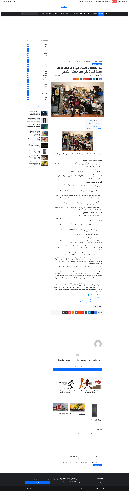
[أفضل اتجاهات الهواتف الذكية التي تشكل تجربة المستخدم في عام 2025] (44, 133)
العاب (46, 64)
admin (98, 75)
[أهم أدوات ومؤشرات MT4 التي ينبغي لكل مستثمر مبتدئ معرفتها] (44, 126)
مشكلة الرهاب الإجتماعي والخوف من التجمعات (89, 302)
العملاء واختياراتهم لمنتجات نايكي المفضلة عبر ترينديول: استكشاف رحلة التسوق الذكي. (33, 119)
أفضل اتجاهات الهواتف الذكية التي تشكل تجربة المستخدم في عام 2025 (34, 133)
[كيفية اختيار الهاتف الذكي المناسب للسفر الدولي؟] (44, 157)
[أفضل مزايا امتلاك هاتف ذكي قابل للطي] (44, 139)
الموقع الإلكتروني (73, 456)
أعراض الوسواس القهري (95, 124)
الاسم (100, 450)
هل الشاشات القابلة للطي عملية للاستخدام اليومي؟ (34, 144)
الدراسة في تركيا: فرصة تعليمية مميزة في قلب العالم (62, 412)
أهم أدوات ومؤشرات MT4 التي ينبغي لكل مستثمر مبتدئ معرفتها (99, 1)
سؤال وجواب (48, 13)
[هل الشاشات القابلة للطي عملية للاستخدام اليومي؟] (44, 145)
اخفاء (91, 120)
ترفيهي (45, 71)
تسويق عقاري (44, 97)
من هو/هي (45, 84)
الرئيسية (106, 13)
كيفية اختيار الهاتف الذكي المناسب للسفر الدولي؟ (34, 156)
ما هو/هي (94, 64)
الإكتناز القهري (97, 306)
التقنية (67, 13)
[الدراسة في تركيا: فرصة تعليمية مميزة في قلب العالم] (60, 407)
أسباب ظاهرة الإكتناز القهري (95, 126)
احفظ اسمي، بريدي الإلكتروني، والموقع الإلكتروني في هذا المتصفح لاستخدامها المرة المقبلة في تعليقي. (82, 462)
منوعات (45, 99)
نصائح (85, 13)
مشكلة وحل (55, 13)
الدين (43, 13)
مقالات (45, 59)
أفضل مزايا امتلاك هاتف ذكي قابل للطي (34, 138)
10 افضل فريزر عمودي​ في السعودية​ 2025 (96, 419)
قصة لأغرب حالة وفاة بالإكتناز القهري (93, 128)
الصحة (81, 13)
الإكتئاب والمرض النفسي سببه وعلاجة (91, 297)
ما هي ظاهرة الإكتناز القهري (95, 123)
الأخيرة (37, 106)
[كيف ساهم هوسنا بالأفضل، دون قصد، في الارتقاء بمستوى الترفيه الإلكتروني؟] (44, 113)
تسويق (46, 95)
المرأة (89, 13)
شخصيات (76, 13)
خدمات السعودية (44, 90)
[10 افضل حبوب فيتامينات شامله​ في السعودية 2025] (77, 407)
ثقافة (46, 86)
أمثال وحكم (95, 13)
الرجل (46, 73)
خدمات (45, 88)
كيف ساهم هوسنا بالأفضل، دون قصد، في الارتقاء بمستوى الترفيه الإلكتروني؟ (34, 113)
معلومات (101, 13)
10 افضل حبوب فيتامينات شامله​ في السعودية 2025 (77, 413)
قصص (71, 13)
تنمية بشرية (61, 13)
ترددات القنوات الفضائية (42, 93)
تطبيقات (45, 66)
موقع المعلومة (82, 488)
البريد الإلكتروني (98, 456)
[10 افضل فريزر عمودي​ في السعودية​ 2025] (94, 410)
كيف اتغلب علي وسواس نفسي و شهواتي (90, 299)
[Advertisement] (64, 26)
